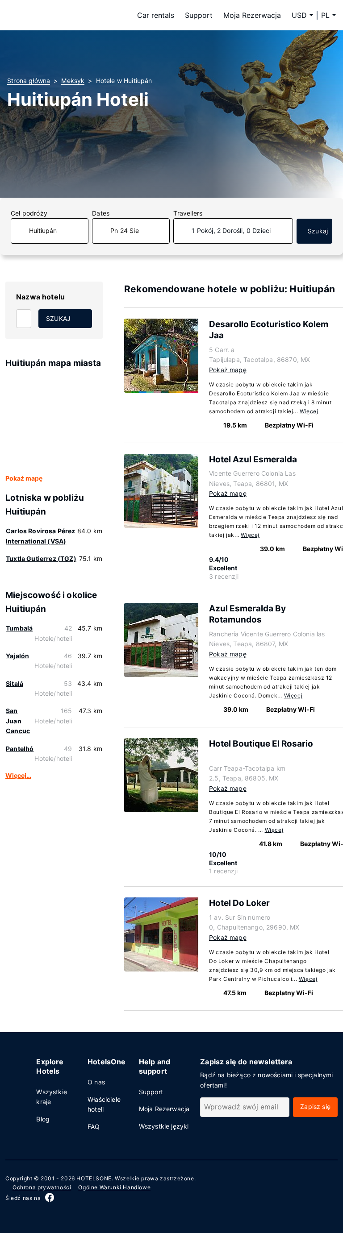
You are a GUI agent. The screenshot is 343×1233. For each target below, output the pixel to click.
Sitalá (14, 683)
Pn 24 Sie (124, 230)
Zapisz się (315, 1106)
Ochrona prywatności (42, 1187)
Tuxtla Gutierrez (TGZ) (41, 558)
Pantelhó (19, 748)
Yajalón (17, 656)
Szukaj (318, 231)
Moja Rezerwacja (252, 15)
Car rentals (155, 15)
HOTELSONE (93, 1178)
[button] (328, 15)
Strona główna (28, 80)
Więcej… (18, 775)
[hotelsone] (63, 15)
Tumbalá (19, 628)
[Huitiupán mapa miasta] (54, 421)
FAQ (94, 1126)
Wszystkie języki (164, 1126)
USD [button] (299, 15)
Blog (43, 1119)
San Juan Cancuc (18, 721)
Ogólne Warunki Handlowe (114, 1187)
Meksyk (72, 80)
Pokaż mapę (23, 478)
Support (199, 15)
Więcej (309, 411)
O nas (96, 1082)
